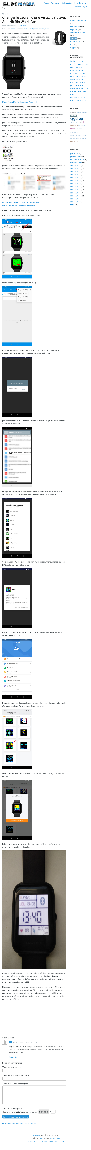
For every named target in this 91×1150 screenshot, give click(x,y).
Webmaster (75, 41)
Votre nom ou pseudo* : (12, 1067)
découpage (81, 125)
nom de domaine (82, 112)
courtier (83, 135)
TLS (77, 138)
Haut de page (60, 1141)
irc (84, 122)
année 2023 (75, 171)
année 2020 (75, 180)
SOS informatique (77, 32)
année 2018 (75, 186)
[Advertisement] (34, 1018)
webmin (73, 112)
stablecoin (73, 122)
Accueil (46, 3)
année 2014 (75, 198)
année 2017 (75, 189)
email (72, 128)
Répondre (13, 1057)
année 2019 (75, 183)
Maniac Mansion (75, 135)
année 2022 (75, 174)
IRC (71, 44)
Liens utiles (75, 26)
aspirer (80, 138)
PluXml (41, 1138)
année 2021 (75, 177)
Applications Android (79, 20)
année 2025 (75, 165)
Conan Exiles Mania (80, 3)
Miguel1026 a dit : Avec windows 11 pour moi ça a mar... (79, 73)
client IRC (74, 141)
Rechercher (55, 3)
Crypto (73, 47)
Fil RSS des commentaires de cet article (19, 1123)
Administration (66, 3)
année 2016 (75, 192)
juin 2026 (74, 153)
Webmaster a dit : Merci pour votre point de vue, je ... (78, 82)
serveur (80, 122)
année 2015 (75, 195)
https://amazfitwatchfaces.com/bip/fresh (20, 102)
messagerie (74, 132)
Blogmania (36, 1135)
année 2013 (75, 201)
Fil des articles (31, 1141)
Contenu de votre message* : (15, 1083)
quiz (76, 129)
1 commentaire (22, 25)
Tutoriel (13, 29)
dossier (80, 129)
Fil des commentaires (46, 1141)
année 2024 (75, 168)
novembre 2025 (77, 159)
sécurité (74, 125)
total (72, 204)
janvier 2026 (75, 156)
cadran (47, 29)
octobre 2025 (76, 162)
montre (26, 29)
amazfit (31, 29)
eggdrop (76, 118)
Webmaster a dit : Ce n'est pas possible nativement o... (79, 64)
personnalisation (39, 29)
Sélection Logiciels (81, 6)
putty (84, 138)
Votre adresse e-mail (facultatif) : (16, 1075)
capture (72, 138)
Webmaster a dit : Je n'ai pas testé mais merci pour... (79, 91)
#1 (10, 1042)
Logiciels (74, 29)
